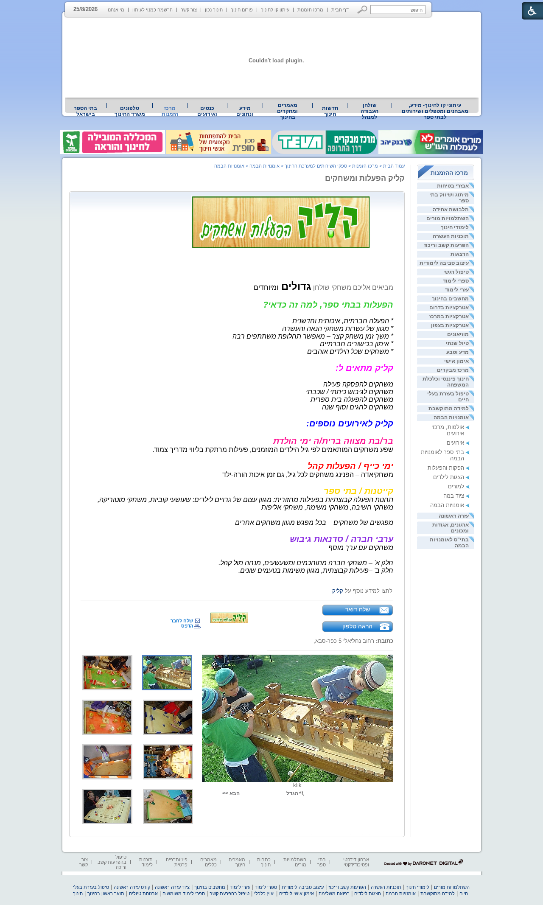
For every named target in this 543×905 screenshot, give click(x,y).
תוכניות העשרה (451, 236)
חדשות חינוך (330, 111)
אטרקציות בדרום (449, 308)
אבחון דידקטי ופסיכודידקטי (356, 862)
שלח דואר (357, 609)
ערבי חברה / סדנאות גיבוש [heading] (341, 539)
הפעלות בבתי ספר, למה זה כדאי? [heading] (328, 304)
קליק (337, 591)
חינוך (78, 893)
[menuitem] (435, 111)
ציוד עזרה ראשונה (172, 887)
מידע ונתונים (244, 111)
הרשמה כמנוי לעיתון (152, 9)
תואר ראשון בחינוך (105, 893)
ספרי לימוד (456, 281)
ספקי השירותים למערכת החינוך (316, 165)
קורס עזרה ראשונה (132, 887)
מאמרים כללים (208, 862)
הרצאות (460, 254)
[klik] (297, 718)
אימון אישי (456, 361)
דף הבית (340, 9)
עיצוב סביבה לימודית (444, 263)
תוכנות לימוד (146, 862)
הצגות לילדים (448, 477)
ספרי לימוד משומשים (183, 893)
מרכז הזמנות (310, 9)
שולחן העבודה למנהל (369, 111)
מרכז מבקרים (453, 370)
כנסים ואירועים (207, 111)
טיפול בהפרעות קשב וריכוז (112, 862)
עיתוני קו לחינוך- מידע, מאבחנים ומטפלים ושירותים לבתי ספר (435, 111)
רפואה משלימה (334, 893)
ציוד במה (453, 496)
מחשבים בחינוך (450, 299)
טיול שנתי (457, 343)
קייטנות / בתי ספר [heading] (358, 491)
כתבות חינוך (264, 862)
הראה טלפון (357, 626)
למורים (456, 486)
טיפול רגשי (456, 272)
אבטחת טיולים (143, 893)
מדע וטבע (457, 352)
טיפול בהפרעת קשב (229, 893)
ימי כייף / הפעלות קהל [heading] (350, 466)
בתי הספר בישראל (85, 111)
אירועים (455, 443)
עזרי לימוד (457, 290)
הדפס (187, 625)
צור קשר (189, 9)
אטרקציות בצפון (450, 325)
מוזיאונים (458, 334)
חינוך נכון (214, 9)
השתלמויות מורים (447, 218)
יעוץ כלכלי (264, 893)
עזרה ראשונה (454, 516)
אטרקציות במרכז (449, 316)
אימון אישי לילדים (296, 893)
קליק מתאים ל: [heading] (364, 368)
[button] (362, 9)
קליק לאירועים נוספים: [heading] (349, 423)
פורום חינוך (242, 9)
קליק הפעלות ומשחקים (365, 178)
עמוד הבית (394, 165)
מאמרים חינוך (237, 862)
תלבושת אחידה (451, 210)
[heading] (294, 286)
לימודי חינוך (455, 227)
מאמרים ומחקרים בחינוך (287, 111)
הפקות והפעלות (446, 468)
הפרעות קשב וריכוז (446, 245)
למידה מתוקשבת (448, 409)
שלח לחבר (182, 620)
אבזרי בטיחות (453, 186)
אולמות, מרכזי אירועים (447, 430)
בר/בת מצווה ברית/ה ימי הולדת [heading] (333, 440)
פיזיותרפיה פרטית (177, 862)
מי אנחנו (116, 9)
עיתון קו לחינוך (275, 9)
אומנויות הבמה (451, 417)
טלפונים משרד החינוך (130, 111)
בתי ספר (321, 862)
